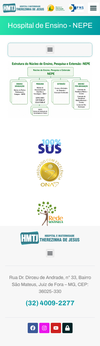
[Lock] (67, 328)
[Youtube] (56, 328)
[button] (93, 8)
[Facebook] (33, 328)
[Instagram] (44, 328)
